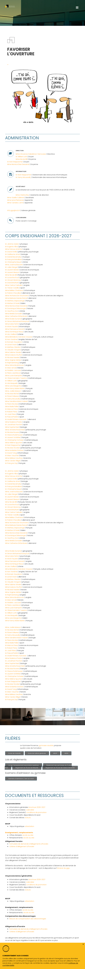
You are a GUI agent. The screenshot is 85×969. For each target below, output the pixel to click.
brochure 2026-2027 (37, 807)
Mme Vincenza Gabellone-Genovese (31, 154)
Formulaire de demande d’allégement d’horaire (28, 929)
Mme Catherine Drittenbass (16, 316)
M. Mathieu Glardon (13, 347)
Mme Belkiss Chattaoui (14, 290)
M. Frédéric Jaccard (13, 370)
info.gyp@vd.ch (13, 210)
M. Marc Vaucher (12, 455)
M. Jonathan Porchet (13, 424)
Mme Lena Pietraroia (15, 200)
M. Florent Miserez (12, 396)
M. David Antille (11, 252)
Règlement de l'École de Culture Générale (60, 768)
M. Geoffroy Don (11, 311)
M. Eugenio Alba (11, 246)
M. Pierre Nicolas (11, 404)
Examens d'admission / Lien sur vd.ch (21, 779)
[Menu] (77, 1)
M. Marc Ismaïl (10, 368)
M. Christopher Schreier (14, 440)
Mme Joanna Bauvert (14, 264)
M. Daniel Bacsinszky (13, 257)
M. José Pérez (10, 414)
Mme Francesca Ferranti (14, 329)
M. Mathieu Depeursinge (14, 301)
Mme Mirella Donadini (13, 313)
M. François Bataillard (13, 259)
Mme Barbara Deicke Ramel (16, 298)
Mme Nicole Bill (21, 159)
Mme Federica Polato (13, 422)
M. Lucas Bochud (12, 277)
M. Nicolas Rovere (12, 432)
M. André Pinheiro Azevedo (16, 419)
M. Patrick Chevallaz (13, 293)
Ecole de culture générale (37, 753)
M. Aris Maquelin (11, 383)
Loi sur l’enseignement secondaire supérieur (23, 765)
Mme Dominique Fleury (14, 331)
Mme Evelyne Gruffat (13, 355)
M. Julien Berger (11, 267)
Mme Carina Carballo (13, 285)
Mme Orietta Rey (22, 195)
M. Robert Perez (11, 411)
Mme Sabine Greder (13, 352)
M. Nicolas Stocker (12, 448)
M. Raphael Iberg (12, 362)
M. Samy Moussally (23, 177)
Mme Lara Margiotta (13, 386)
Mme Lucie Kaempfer (13, 375)
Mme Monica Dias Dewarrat (18, 164)
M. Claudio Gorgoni (13, 350)
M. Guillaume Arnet (12, 254)
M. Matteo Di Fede (12, 303)
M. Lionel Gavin (11, 344)
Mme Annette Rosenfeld (14, 430)
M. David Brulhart (11, 282)
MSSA (66, 753)
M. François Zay (11, 463)
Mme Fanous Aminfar (13, 249)
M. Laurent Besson (12, 272)
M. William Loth (21, 156)
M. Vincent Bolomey (13, 280)
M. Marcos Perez (11, 409)
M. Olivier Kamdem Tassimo (16, 378)
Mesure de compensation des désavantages (27, 919)
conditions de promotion (36, 812)
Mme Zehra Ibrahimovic (14, 365)
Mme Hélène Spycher (13, 442)
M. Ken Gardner (11, 339)
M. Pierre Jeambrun (12, 373)
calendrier (30, 810)
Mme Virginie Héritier (13, 360)
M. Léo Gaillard (11, 334)
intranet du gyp (63, 868)
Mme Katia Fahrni (12, 324)
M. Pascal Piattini (11, 417)
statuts (28, 817)
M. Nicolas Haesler (12, 357)
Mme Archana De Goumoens (17, 295)
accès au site (27, 835)
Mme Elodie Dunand (13, 319)
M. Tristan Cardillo (12, 288)
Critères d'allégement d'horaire (21, 846)
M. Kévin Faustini (11, 326)
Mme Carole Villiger (12, 460)
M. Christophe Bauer (13, 262)
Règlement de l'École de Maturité (26, 768)
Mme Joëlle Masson (13, 391)
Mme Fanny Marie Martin (15, 388)
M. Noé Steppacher (15, 162)
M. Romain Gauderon (13, 342)
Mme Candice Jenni (15, 203)
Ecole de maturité (14, 753)
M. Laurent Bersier (12, 270)
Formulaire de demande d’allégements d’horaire (28, 844)
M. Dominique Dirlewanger (15, 308)
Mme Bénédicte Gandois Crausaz (18, 337)
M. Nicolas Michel (12, 393)
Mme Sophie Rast (12, 427)
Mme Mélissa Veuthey (14, 458)
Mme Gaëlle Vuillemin (15, 197)
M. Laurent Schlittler (12, 437)
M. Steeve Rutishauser (14, 435)
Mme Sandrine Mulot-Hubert (16, 401)
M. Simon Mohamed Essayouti (17, 321)
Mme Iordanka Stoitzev (14, 450)
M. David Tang (11, 453)
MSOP (55, 753)
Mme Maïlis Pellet (12, 406)
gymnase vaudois (46, 745)
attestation (29, 826)
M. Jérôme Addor (12, 244)
